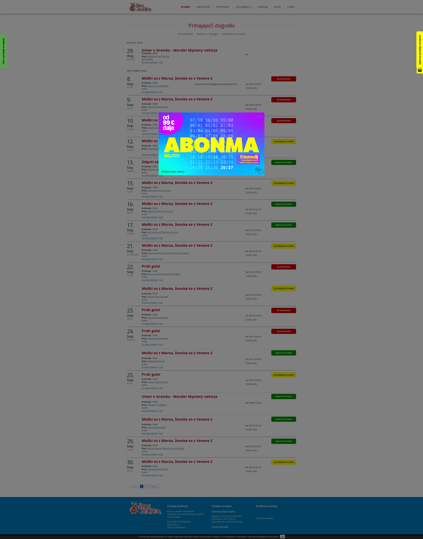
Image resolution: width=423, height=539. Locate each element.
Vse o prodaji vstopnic (3, 51)
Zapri (259, 116)
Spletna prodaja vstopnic (419, 50)
